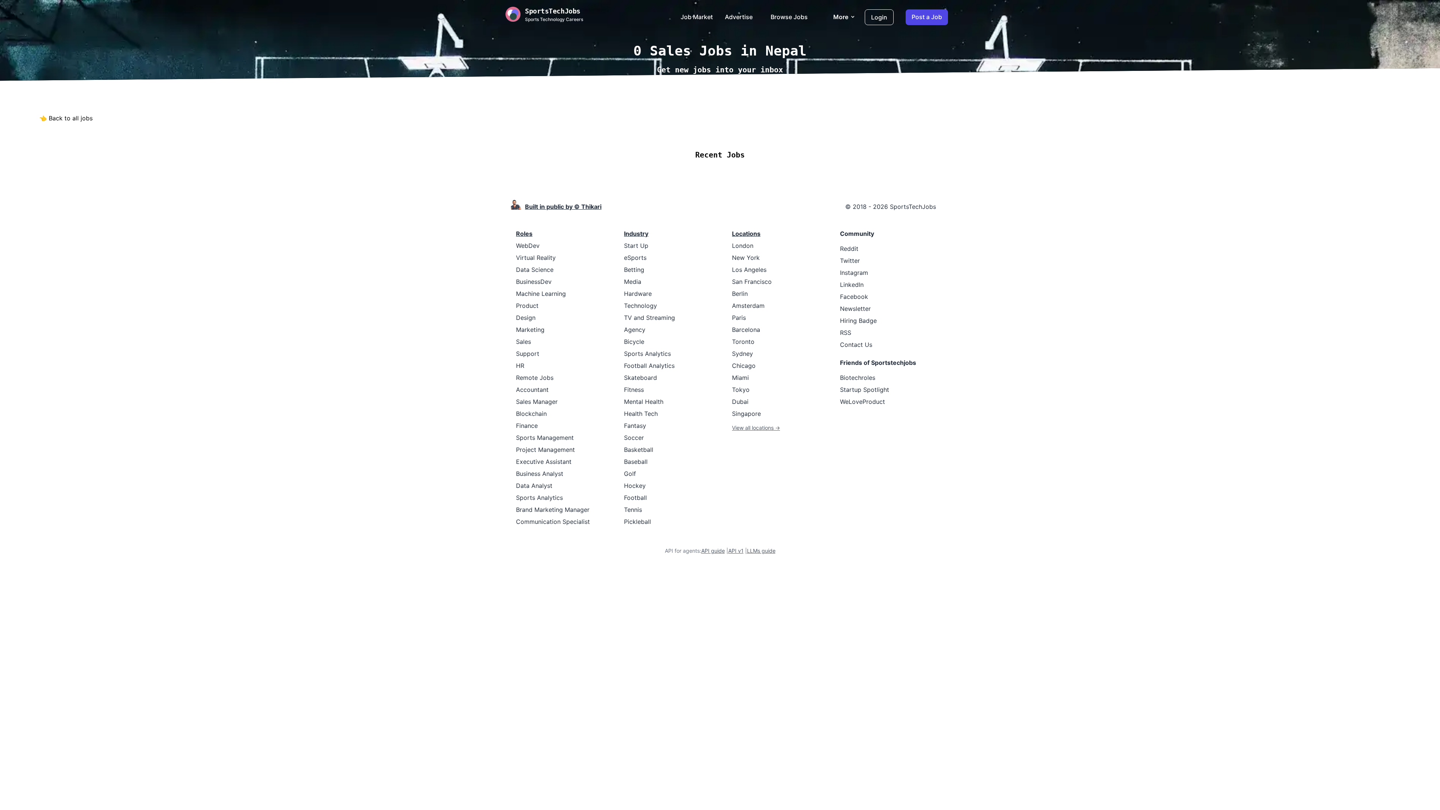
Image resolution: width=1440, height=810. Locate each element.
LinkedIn (852, 284)
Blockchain (531, 413)
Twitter (850, 260)
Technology (640, 305)
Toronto (743, 341)
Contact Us (856, 344)
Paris (739, 317)
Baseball (636, 461)
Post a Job (927, 17)
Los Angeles (749, 269)
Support (527, 353)
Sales (523, 341)
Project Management (545, 449)
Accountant (532, 389)
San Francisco (752, 281)
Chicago (744, 365)
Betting (634, 269)
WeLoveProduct (862, 401)
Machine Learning (541, 293)
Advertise (739, 17)
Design (526, 317)
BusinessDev (534, 281)
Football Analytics (649, 365)
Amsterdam (748, 305)
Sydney (742, 353)
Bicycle (634, 341)
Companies (730, 132)
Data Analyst (534, 485)
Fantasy (635, 425)
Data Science (535, 269)
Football (635, 497)
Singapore (746, 413)
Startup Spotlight (864, 389)
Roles (524, 233)
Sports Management (545, 437)
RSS (845, 332)
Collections (772, 132)
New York (746, 257)
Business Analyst (539, 473)
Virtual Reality (536, 257)
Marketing (530, 329)
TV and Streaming (649, 317)
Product (527, 305)
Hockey (635, 485)
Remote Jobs (645, 132)
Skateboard (640, 377)
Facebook (854, 296)
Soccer (634, 437)
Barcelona (746, 329)
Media (632, 281)
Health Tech (641, 413)
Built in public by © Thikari (563, 206)
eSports (635, 257)
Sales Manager (537, 401)
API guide (713, 551)
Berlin (740, 293)
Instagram (854, 272)
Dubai (740, 401)
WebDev (528, 245)
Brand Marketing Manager (553, 509)
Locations (689, 132)
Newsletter (855, 308)
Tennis (633, 509)
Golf (630, 473)
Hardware (638, 293)
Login (879, 17)
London (742, 245)
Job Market (697, 17)
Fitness (634, 389)
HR (520, 365)
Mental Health (643, 401)
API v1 (736, 551)
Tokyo (741, 389)
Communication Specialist (553, 521)
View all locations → (756, 427)
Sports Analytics (539, 497)
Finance (527, 425)
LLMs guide (761, 551)
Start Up (636, 245)
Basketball (638, 449)
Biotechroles (857, 377)
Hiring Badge (858, 320)
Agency (634, 329)
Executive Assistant (544, 461)
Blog (804, 132)
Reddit (849, 248)
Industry (636, 233)
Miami (740, 377)
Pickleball (637, 521)
